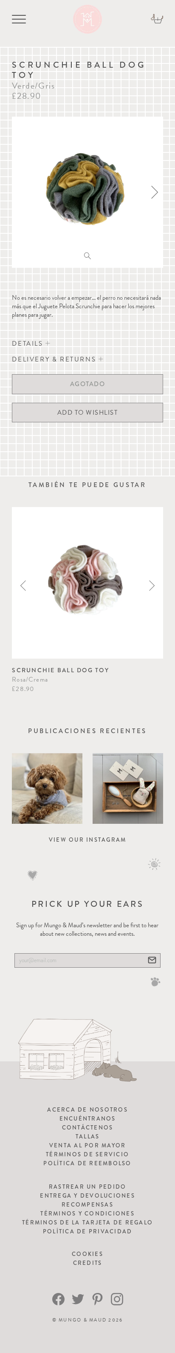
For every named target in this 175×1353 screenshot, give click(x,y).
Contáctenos (87, 1128)
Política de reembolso (87, 1163)
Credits (87, 1263)
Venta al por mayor (87, 1145)
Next (152, 585)
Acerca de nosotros (87, 1110)
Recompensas (87, 1205)
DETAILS (28, 343)
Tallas (88, 1136)
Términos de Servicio (87, 1154)
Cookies (87, 1254)
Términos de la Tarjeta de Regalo (87, 1222)
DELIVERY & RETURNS (55, 359)
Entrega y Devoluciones (87, 1196)
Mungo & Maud (83, 1320)
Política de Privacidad (88, 1231)
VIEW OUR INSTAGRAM (88, 840)
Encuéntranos (87, 1119)
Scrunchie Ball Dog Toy (60, 670)
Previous (23, 585)
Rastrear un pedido (88, 1187)
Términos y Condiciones (87, 1214)
